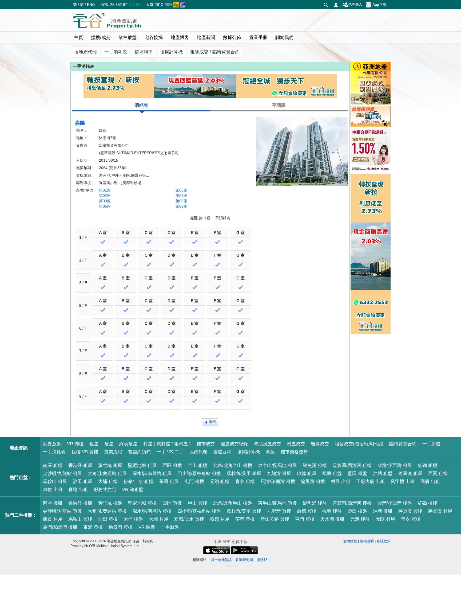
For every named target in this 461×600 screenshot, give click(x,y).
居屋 (108, 443)
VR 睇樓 (75, 443)
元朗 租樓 (219, 481)
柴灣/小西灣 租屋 (394, 465)
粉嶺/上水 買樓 (189, 519)
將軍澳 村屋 (440, 511)
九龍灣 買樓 (279, 511)
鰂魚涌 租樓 (315, 465)
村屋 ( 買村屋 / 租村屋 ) (167, 443)
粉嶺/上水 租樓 (138, 481)
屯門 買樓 (305, 519)
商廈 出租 (430, 481)
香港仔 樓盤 (80, 503)
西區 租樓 (172, 465)
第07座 (181, 195)
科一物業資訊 (221, 560)
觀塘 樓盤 (332, 511)
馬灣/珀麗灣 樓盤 (60, 527)
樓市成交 (206, 443)
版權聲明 (367, 541)
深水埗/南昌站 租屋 (152, 473)
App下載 (379, 4)
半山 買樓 (197, 503)
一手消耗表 (115, 51)
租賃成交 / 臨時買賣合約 (215, 51)
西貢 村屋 (52, 519)
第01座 (105, 190)
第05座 (105, 206)
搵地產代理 (85, 51)
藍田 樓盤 (357, 511)
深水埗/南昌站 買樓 (152, 511)
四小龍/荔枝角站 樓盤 (199, 511)
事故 (270, 451)
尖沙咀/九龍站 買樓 (62, 511)
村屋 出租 (340, 481)
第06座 (181, 190)
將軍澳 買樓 (410, 511)
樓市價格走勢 (294, 451)
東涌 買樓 (93, 527)
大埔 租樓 (108, 481)
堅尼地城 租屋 (142, 465)
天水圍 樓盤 (332, 519)
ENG (91, 4)
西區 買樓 (172, 503)
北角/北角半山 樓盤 (232, 503)
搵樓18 (262, 560)
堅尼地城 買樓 (142, 503)
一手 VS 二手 (170, 451)
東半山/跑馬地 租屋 (277, 465)
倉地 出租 (78, 489)
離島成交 (320, 443)
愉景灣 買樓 (121, 527)
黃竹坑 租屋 (110, 465)
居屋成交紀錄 (234, 443)
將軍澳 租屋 (410, 473)
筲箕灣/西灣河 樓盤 (352, 503)
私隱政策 (384, 541)
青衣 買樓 (410, 519)
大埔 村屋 (158, 519)
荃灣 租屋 (169, 481)
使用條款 (350, 541)
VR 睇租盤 (132, 489)
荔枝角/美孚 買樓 (244, 511)
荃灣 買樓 (245, 519)
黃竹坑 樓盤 (110, 503)
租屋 (93, 443)
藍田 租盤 (357, 473)
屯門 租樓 (194, 481)
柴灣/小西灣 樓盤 (394, 503)
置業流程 (113, 451)
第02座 (105, 195)
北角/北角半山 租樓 (232, 465)
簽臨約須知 (139, 451)
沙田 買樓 (108, 519)
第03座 (105, 201)
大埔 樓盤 (133, 519)
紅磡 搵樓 (427, 503)
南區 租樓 (52, 465)
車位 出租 (52, 489)
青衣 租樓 (245, 481)
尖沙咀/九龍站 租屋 (62, 473)
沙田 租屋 (82, 481)
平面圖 (279, 105)
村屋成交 (296, 443)
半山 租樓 (197, 465)
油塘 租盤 (382, 473)
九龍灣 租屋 (279, 473)
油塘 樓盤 (382, 511)
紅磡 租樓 (427, 465)
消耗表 (141, 105)
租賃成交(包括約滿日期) (359, 443)
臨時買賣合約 (402, 443)
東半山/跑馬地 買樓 (277, 503)
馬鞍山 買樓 (80, 519)
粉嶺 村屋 (219, 519)
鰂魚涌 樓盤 (315, 503)
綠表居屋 (128, 443)
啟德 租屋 (306, 473)
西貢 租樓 (438, 473)
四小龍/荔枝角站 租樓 (199, 473)
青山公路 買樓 (275, 519)
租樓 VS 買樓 (84, 451)
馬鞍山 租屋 (55, 481)
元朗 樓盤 (360, 519)
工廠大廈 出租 (370, 481)
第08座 (181, 201)
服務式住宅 (105, 489)
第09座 (181, 206)
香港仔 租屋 (80, 465)
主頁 (78, 37)
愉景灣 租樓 (313, 481)
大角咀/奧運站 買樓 (107, 511)
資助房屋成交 (267, 443)
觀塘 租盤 (332, 473)
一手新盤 (431, 443)
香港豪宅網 (244, 560)
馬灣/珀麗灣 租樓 (278, 481)
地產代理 (198, 451)
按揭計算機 (171, 51)
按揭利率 (143, 51)
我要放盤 (52, 443)
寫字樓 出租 (403, 481)
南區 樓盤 (52, 503)
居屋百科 (222, 451)
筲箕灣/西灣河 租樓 (352, 465)
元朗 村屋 (385, 519)
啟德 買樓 (306, 511)
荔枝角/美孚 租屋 (244, 473)
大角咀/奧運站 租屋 (107, 473)
